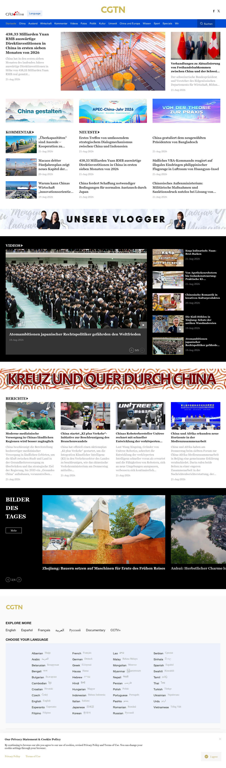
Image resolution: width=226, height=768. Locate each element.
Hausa (80, 671)
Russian (123, 713)
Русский (75, 630)
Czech (40, 695)
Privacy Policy (12, 756)
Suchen (208, 23)
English (11, 630)
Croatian (42, 689)
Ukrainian (166, 695)
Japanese (83, 707)
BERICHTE (16, 398)
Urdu (160, 701)
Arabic (40, 659)
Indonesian (88, 695)
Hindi (78, 683)
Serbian (163, 653)
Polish (121, 689)
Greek (81, 665)
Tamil (160, 677)
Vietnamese (167, 707)
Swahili (164, 671)
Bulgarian (44, 677)
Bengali (39, 671)
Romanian (124, 707)
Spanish (164, 665)
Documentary (95, 630)
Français (44, 630)
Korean (81, 713)
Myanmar (127, 671)
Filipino (41, 713)
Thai (159, 683)
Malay (125, 659)
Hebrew (81, 677)
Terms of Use (33, 756)
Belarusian (45, 665)
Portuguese (126, 695)
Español (27, 630)
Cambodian (41, 683)
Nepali (120, 677)
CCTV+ (116, 630)
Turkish (162, 689)
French (81, 653)
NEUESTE (88, 132)
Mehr (14, 530)
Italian (81, 701)
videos (13, 245)
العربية (59, 630)
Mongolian (124, 665)
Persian (122, 683)
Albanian (41, 653)
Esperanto (44, 707)
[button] (131, 350)
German (82, 659)
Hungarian (83, 689)
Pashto (120, 701)
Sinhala (162, 659)
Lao (118, 653)
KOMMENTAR (19, 132)
